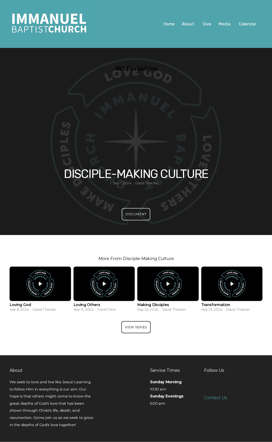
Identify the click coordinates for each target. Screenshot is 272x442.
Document (135, 214)
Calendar (248, 24)
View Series (136, 327)
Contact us (215, 397)
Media (224, 24)
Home (169, 24)
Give (207, 24)
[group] (40, 291)
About (188, 24)
